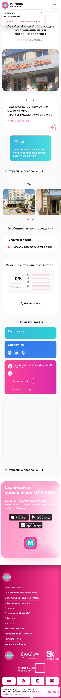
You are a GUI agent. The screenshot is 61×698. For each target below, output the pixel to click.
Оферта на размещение (17, 603)
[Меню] (54, 5)
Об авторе (10, 618)
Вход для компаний (15, 628)
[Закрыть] (41, 12)
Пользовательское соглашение (21, 592)
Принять (51, 691)
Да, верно (9, 21)
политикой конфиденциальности (22, 692)
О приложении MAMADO (18, 613)
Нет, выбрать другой (30, 21)
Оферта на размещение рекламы (22, 598)
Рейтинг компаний (14, 639)
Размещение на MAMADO (18, 633)
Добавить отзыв (30, 303)
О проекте (10, 608)
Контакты (9, 623)
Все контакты (19, 381)
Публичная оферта (14, 587)
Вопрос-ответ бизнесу (16, 644)
